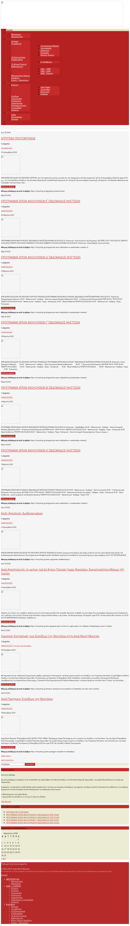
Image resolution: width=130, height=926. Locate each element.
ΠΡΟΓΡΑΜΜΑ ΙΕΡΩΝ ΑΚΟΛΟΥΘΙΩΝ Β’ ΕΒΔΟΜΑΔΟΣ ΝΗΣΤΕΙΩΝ (40, 387)
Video (13, 115)
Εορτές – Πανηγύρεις (19, 80)
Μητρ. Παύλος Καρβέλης (21, 920)
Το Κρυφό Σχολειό (19, 64)
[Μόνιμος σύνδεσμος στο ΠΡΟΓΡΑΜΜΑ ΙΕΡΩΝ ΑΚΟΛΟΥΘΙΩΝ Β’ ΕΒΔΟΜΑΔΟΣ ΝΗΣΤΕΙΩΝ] (10, 422)
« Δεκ (3, 858)
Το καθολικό (16, 44)
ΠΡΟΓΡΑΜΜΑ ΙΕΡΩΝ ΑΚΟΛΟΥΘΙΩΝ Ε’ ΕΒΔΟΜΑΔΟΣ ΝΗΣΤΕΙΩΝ (40, 201)
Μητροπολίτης (17, 37)
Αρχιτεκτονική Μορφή (49, 46)
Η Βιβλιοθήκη (17, 60)
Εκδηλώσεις (16, 101)
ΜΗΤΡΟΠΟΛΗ (12, 879)
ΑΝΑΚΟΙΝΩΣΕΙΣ (7, 211)
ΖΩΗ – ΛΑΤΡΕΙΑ (13, 886)
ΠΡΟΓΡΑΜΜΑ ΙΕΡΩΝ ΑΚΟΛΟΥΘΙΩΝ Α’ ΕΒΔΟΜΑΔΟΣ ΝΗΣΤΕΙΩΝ (40, 450)
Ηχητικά (14, 119)
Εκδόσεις (15, 110)
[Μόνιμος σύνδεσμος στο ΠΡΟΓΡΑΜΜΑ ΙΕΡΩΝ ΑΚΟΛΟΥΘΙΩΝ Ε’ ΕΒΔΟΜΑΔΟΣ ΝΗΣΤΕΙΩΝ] (10, 236)
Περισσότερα (6, 801)
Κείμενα (14, 85)
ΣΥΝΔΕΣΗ (4, 875)
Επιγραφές (44, 53)
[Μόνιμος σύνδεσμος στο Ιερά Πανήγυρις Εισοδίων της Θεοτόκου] (10, 734)
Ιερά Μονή (10, 904)
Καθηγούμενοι (17, 66)
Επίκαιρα (44, 94)
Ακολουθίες (45, 89)
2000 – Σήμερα (46, 73)
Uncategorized (6, 148)
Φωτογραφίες (16, 117)
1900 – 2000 (45, 71)
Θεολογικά (44, 92)
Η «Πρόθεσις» (46, 62)
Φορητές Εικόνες (47, 55)
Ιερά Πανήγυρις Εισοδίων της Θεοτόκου (27, 699)
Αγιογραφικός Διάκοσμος (46, 49)
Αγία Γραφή (45, 87)
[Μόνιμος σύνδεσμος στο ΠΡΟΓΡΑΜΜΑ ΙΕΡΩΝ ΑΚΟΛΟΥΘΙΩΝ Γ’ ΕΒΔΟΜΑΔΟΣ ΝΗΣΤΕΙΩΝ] (10, 357)
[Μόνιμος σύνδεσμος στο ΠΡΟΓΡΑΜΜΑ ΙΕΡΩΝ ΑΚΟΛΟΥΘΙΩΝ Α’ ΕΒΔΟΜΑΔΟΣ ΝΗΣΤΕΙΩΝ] (10, 485)
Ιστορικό (14, 41)
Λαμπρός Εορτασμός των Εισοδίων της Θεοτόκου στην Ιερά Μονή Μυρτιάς (50, 636)
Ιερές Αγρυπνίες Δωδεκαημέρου (22, 513)
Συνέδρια (15, 96)
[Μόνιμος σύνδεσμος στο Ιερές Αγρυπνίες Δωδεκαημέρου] (10, 548)
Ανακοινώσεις (17, 103)
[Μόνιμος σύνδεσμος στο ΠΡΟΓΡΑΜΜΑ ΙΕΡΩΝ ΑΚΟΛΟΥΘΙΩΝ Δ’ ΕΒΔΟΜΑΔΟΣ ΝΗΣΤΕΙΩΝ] (10, 292)
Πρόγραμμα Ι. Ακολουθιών (22, 900)
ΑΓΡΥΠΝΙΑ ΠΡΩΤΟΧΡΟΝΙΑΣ (18, 138)
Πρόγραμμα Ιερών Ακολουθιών (18, 106)
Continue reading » (8, 187)
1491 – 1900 (45, 69)
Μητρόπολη (16, 34)
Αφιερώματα (16, 99)
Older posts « (6, 756)
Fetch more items (7, 760)
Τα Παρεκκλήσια (18, 57)
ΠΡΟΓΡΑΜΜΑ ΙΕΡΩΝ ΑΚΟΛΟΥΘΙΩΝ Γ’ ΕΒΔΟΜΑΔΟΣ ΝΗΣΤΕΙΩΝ (40, 322)
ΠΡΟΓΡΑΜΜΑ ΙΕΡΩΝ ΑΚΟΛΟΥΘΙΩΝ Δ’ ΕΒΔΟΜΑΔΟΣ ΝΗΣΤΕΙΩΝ (40, 257)
